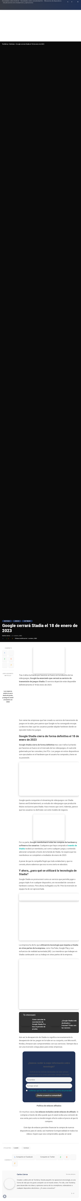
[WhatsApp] (7, 638)
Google (26, 1148)
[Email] (12, 638)
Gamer (16, 1148)
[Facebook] (68, 1)
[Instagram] (72, 1)
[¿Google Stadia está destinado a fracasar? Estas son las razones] (64, 1024)
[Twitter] (70, 1)
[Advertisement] (40, 25)
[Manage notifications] (4, 1196)
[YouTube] (74, 1)
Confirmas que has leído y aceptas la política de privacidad (50, 1091)
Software (27, 621)
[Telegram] (76, 1)
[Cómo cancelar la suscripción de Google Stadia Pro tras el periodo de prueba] (34, 1024)
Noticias (7, 621)
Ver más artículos (70, 1174)
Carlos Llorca (6, 635)
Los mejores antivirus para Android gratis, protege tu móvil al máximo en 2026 (7, 696)
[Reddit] (8, 638)
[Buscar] (77, 7)
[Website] (70, 1193)
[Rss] (78, 1)
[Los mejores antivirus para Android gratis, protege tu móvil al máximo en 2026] (8, 683)
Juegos (17, 621)
